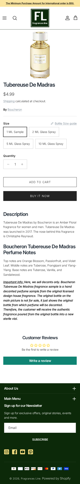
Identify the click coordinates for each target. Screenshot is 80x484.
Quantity (9, 156)
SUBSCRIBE (40, 439)
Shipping (9, 101)
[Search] (16, 18)
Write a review (40, 361)
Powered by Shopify (56, 478)
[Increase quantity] (23, 164)
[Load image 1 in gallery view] (40, 54)
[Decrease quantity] (7, 164)
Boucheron (15, 109)
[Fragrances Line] (40, 18)
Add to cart (40, 182)
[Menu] (4, 18)
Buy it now (40, 196)
